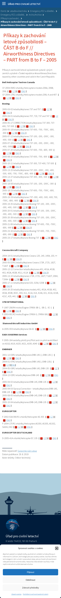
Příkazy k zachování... (10, 18)
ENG (23, 91)
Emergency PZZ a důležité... (42, 11)
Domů (3, 11)
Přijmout (30, 572)
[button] (56, 548)
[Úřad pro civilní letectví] (24, 4)
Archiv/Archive (35, 14)
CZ (13, 91)
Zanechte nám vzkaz (27, 450)
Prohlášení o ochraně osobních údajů (35, 594)
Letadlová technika (18, 11)
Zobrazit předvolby (30, 587)
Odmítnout (30, 580)
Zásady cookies (16, 594)
